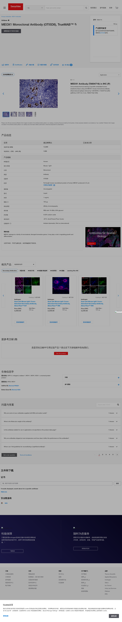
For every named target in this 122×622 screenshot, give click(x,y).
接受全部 (114, 616)
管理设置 (5, 616)
